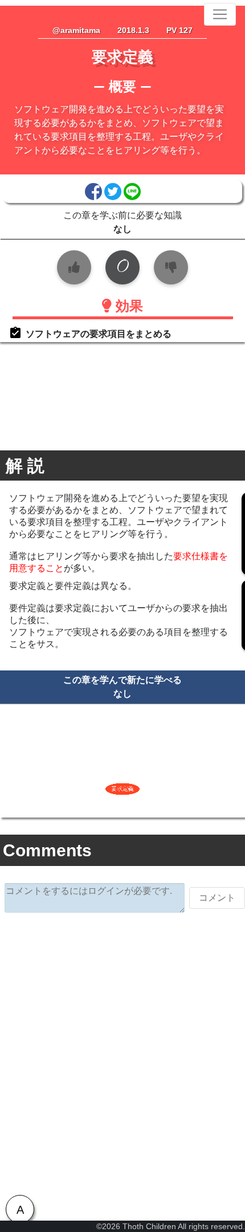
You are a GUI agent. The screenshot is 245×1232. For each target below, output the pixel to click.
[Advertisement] (122, 1052)
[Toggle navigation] (220, 14)
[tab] (20, 1209)
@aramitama (76, 30)
